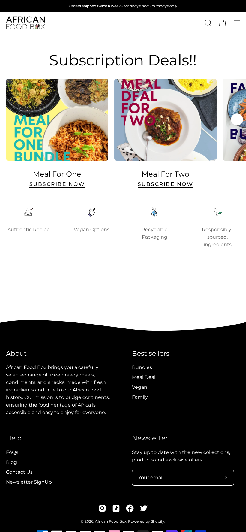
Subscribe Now (57, 184)
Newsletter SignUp (29, 482)
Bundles (142, 367)
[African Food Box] (25, 22)
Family (140, 397)
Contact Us (19, 472)
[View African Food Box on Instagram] (102, 508)
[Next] (237, 119)
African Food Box (110, 521)
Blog (11, 462)
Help (14, 438)
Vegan (139, 387)
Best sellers (151, 353)
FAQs (12, 452)
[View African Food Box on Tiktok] (116, 508)
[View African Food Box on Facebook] (129, 508)
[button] (207, 23)
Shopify (157, 521)
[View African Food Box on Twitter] (143, 508)
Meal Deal (143, 377)
